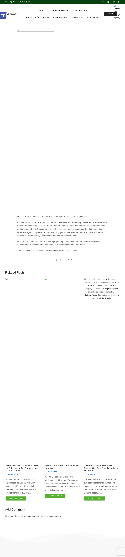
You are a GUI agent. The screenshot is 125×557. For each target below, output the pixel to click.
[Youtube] (114, 2)
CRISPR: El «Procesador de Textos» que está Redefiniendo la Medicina (101, 468)
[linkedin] (68, 259)
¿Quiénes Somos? (60, 10)
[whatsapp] (71, 259)
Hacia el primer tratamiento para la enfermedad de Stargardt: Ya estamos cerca (21, 468)
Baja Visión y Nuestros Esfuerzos (46, 17)
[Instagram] (108, 2)
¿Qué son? (81, 10)
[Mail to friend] (64, 259)
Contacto (93, 17)
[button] (3, 15)
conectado (30, 516)
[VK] (60, 259)
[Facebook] (103, 2)
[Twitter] (54, 259)
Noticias (77, 17)
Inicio (41, 10)
